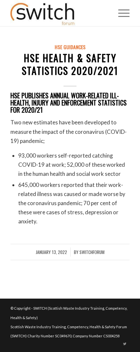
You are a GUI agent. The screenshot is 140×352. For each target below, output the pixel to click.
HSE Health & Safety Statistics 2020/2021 (70, 64)
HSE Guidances (70, 46)
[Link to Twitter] (125, 344)
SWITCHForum (92, 252)
